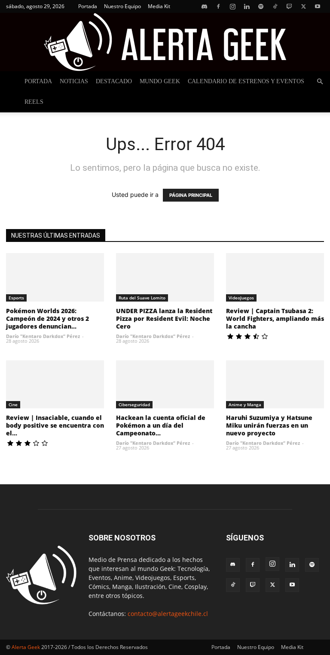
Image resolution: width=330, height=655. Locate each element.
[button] (319, 82)
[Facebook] (218, 6)
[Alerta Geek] (165, 42)
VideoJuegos (241, 298)
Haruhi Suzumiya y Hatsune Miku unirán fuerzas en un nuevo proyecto (269, 425)
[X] (303, 6)
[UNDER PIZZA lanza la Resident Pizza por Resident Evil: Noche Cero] (165, 277)
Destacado (114, 81)
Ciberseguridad (134, 404)
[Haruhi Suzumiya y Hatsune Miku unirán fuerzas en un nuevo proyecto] (275, 384)
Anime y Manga (245, 404)
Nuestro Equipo (122, 6)
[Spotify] (260, 6)
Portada (87, 6)
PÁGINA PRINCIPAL (190, 195)
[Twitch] (289, 6)
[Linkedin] (246, 6)
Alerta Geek (26, 647)
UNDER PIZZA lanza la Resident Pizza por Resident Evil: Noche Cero (164, 318)
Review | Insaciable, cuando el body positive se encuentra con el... (55, 425)
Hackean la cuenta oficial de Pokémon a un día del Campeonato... (160, 425)
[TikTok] (275, 6)
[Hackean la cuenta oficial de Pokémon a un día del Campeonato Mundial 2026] (165, 384)
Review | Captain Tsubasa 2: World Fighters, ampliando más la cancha (275, 318)
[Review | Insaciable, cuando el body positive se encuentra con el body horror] (55, 384)
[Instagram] (232, 6)
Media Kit (159, 6)
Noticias (74, 81)
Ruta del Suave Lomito (142, 298)
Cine (13, 404)
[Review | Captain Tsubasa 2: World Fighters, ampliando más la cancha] (275, 277)
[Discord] (204, 6)
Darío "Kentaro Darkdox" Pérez (43, 336)
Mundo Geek (160, 81)
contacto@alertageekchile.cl (168, 614)
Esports (16, 298)
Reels (33, 102)
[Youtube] (317, 6)
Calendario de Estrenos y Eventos (246, 81)
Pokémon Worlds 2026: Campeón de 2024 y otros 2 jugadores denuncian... (47, 318)
